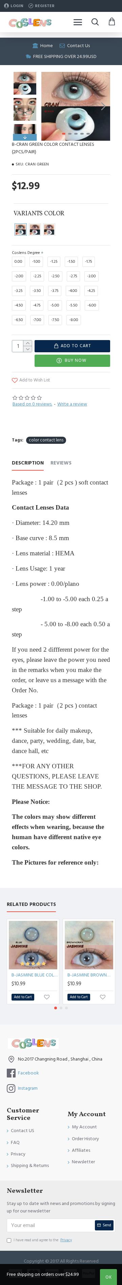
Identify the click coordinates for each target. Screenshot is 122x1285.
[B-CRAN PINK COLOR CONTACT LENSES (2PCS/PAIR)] (35, 229)
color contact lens (46, 440)
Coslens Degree (26, 253)
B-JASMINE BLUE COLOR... (34, 975)
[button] (48, 106)
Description (28, 463)
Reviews (61, 463)
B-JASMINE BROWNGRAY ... (90, 975)
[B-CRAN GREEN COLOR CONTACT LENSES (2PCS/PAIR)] (21, 229)
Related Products (31, 905)
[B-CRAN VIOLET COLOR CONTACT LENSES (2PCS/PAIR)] (49, 229)
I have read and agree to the (43, 1240)
